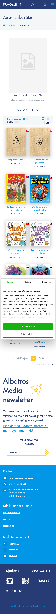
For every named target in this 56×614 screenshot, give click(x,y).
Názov (10, 122)
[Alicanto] (13, 590)
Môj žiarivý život (16, 159)
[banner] (11, 4)
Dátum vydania (14, 119)
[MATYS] (44, 580)
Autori (12, 25)
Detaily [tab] (28, 282)
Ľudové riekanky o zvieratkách (16, 208)
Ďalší (41, 358)
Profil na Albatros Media (28, 95)
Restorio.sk (8, 526)
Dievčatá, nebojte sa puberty (39, 252)
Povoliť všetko (28, 326)
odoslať (16, 452)
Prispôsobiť (26, 334)
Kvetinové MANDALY (40, 341)
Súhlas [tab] (10, 282)
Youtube (13, 556)
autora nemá (15, 163)
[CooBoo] (25, 580)
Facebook (13, 550)
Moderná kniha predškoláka (39, 208)
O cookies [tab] (46, 282)
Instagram (14, 544)
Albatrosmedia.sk (11, 513)
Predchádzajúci (20, 358)
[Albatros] (9, 580)
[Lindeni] (12, 571)
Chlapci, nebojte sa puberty (16, 252)
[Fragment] (41, 571)
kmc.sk (6, 519)
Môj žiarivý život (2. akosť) (40, 161)
